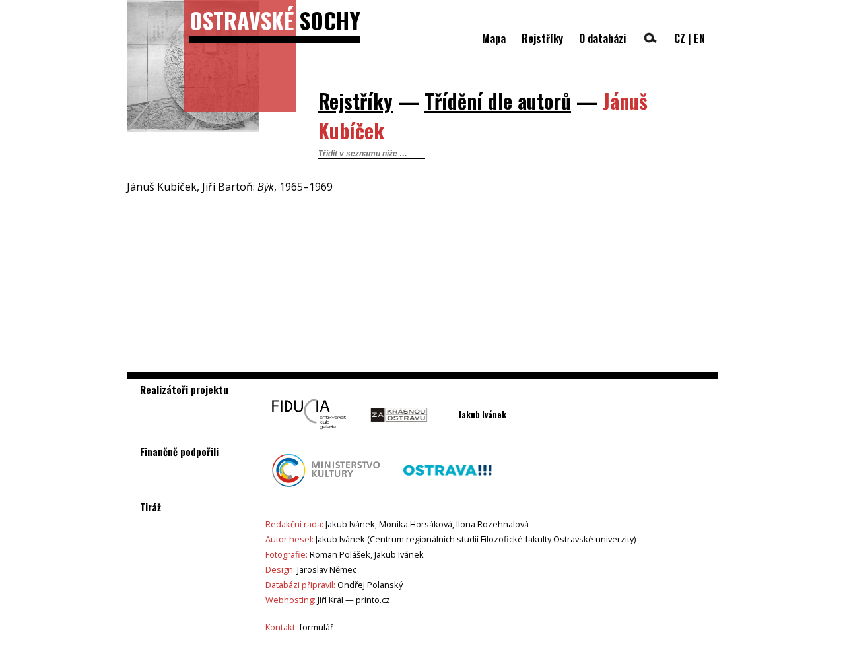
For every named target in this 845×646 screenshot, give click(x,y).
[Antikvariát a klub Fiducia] (309, 435)
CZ (679, 38)
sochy (274, 20)
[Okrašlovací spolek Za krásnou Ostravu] (399, 435)
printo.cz (373, 600)
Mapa (494, 38)
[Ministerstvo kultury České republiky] (325, 490)
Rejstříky (542, 38)
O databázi (602, 38)
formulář (316, 627)
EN (699, 38)
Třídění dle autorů (497, 100)
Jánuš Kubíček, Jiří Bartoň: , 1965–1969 (230, 186)
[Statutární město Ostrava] (447, 490)
